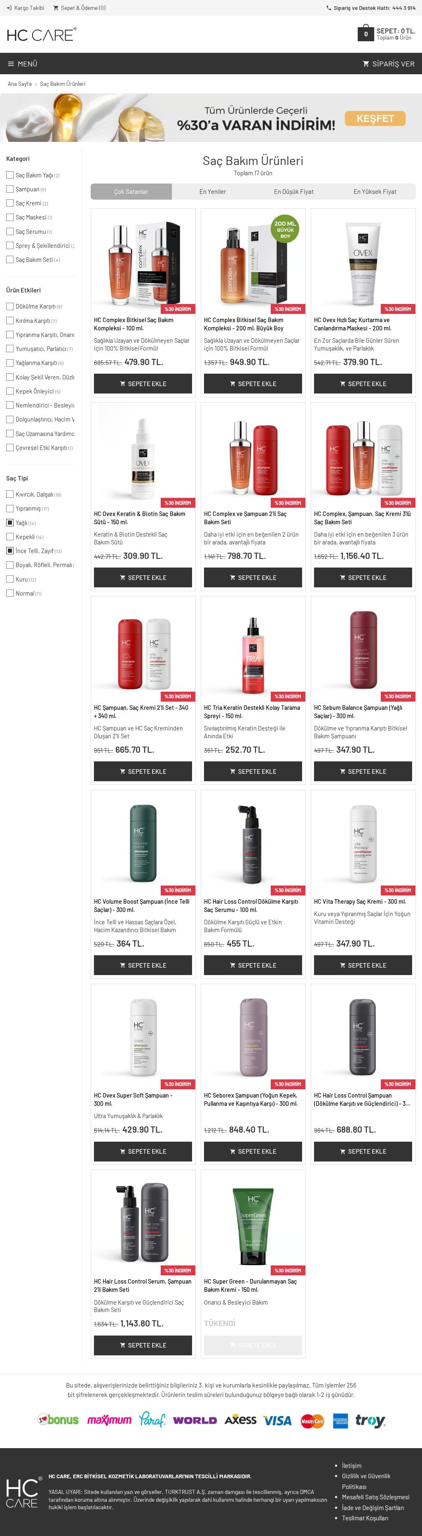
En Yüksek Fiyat (375, 191)
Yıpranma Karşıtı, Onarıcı (45, 334)
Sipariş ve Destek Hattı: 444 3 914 (375, 7)
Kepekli (29, 536)
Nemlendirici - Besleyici (45, 405)
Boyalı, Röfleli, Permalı (45, 564)
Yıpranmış (32, 508)
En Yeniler (212, 191)
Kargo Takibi (29, 7)
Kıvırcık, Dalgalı (38, 494)
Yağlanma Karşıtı (39, 362)
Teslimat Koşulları (365, 1518)
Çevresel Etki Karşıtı (44, 447)
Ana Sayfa (20, 83)
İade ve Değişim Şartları (373, 1507)
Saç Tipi (17, 478)
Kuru (26, 579)
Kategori (18, 158)
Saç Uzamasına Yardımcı (45, 433)
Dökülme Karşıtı (39, 306)
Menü (28, 63)
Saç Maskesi (34, 217)
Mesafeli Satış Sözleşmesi (376, 1497)
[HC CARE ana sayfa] (41, 34)
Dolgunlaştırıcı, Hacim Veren (45, 419)
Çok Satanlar (131, 191)
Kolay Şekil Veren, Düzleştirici (45, 377)
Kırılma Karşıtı (36, 320)
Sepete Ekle (147, 383)
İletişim (351, 1465)
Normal (28, 593)
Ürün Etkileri (23, 290)
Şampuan (31, 189)
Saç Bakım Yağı (37, 175)
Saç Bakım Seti (38, 259)
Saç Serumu (34, 231)
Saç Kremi (32, 203)
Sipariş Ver (394, 63)
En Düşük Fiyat (294, 191)
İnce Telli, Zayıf (38, 550)
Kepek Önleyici (38, 391)
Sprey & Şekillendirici (45, 245)
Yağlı (25, 522)
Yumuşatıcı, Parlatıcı (44, 348)
